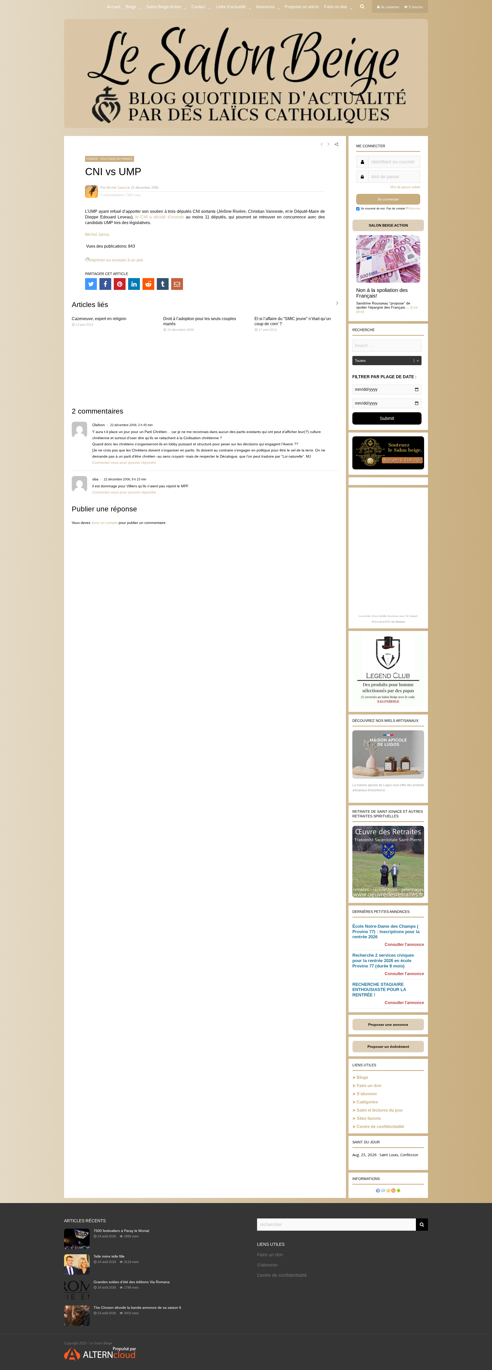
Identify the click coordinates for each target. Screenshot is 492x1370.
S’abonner (367, 1094)
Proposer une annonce (388, 1025)
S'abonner (267, 1265)
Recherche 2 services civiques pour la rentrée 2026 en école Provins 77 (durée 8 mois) (383, 960)
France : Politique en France (109, 158)
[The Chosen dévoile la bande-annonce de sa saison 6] (77, 1324)
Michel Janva (116, 187)
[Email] (177, 284)
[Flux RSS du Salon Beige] (393, 1191)
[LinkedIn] (134, 284)
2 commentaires (112, 195)
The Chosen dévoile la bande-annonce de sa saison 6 (137, 1307)
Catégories (367, 1102)
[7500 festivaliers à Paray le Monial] (77, 1247)
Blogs (131, 7)
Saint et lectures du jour (380, 1110)
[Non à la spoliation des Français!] (388, 281)
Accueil (113, 7)
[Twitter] (91, 284)
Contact (198, 7)
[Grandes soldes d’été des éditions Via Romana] (77, 1298)
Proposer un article (302, 7)
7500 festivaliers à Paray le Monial (121, 1231)
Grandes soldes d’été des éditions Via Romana (132, 1282)
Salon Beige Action (163, 7)
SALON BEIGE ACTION (388, 225)
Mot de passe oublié (405, 187)
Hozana (400, 621)
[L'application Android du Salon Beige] (398, 1191)
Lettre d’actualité (231, 7)
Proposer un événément (388, 1047)
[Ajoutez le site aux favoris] (388, 1191)
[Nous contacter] (383, 1191)
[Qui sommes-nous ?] (378, 1191)
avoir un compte (104, 523)
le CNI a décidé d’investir (159, 217)
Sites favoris (369, 1118)
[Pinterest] (120, 284)
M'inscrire (414, 208)
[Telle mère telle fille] (77, 1273)
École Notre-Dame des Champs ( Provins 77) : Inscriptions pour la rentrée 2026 (385, 932)
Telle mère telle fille (109, 1256)
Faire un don (369, 1085)
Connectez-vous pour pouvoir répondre (124, 462)
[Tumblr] (163, 284)
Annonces (265, 7)
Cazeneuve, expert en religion (99, 319)
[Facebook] (105, 284)
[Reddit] (148, 284)
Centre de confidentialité (380, 1126)
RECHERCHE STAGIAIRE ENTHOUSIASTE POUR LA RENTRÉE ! (379, 990)
